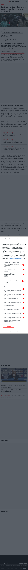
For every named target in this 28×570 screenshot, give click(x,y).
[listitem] (14, 262)
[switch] (23, 265)
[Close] (25, 239)
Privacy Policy (21, 331)
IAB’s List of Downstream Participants (15, 258)
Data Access (14, 331)
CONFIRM (8, 326)
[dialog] (14, 285)
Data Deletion (6, 331)
